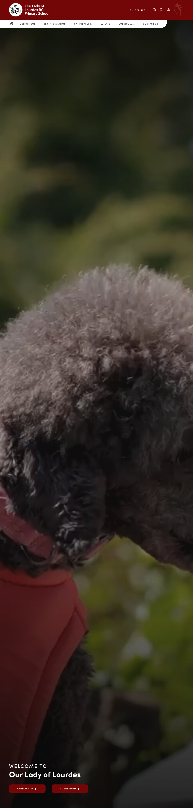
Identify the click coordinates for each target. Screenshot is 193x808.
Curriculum (127, 23)
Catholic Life (83, 23)
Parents (105, 23)
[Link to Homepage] (31, 9)
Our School (27, 23)
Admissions (68, 788)
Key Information (55, 23)
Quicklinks (138, 10)
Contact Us (150, 23)
